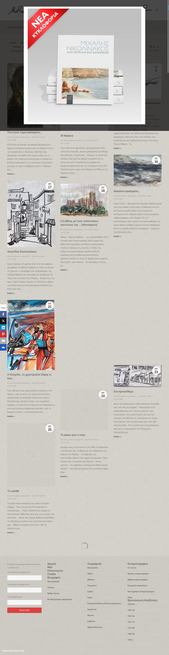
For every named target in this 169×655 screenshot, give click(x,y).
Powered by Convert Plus (13, 650)
